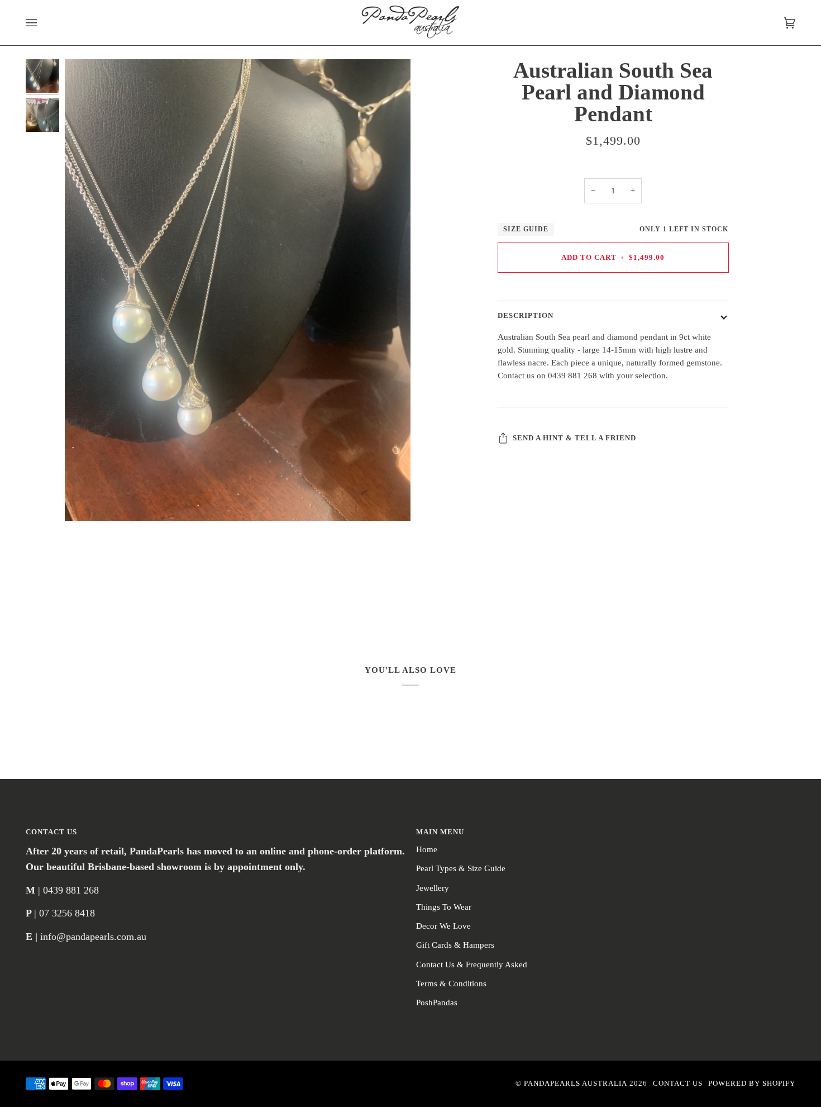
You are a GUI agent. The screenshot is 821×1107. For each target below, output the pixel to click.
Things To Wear (443, 906)
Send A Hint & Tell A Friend (574, 438)
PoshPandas (436, 1002)
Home (426, 849)
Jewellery (432, 887)
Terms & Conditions (451, 983)
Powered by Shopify (751, 1083)
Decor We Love (443, 925)
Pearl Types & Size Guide (460, 868)
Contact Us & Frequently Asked (471, 964)
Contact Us (678, 1083)
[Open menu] (42, 22)
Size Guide (525, 229)
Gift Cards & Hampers (455, 944)
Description (525, 316)
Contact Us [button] (51, 832)
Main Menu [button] (440, 832)
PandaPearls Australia (575, 1083)
